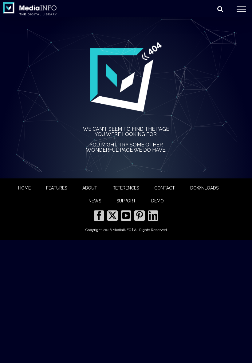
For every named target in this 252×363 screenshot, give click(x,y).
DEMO (157, 200)
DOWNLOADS (204, 187)
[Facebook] (99, 215)
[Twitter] (112, 215)
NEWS (95, 200)
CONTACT (164, 187)
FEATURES (56, 187)
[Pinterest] (139, 215)
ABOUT (89, 187)
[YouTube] (126, 215)
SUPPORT (126, 200)
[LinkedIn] (153, 215)
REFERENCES (125, 187)
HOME (24, 187)
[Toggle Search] (220, 9)
